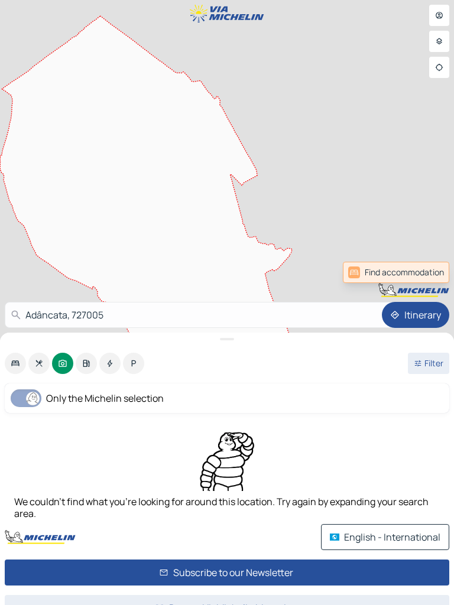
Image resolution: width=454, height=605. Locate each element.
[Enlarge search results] (227, 339)
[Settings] (439, 41)
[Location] (439, 67)
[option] (15, 363)
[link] (423, 272)
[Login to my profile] (439, 15)
